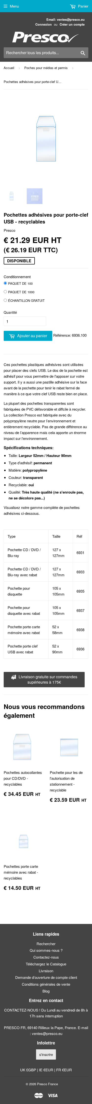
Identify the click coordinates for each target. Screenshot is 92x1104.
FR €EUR (64, 1069)
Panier (82, 6)
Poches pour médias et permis (46, 67)
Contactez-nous (46, 957)
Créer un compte (72, 24)
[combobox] (46, 52)
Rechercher (46, 943)
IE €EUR (46, 1069)
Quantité (10, 312)
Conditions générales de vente (46, 984)
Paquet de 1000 (21, 292)
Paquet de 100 (20, 283)
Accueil (9, 67)
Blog (46, 990)
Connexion (43, 24)
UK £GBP (28, 1069)
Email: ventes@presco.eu (65, 19)
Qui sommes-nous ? (46, 950)
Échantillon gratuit (26, 300)
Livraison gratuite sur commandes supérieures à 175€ (47, 679)
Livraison (46, 970)
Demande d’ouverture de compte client (46, 977)
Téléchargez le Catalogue (46, 963)
